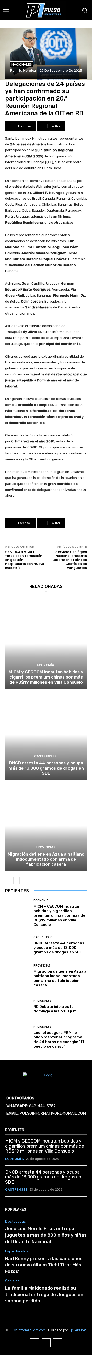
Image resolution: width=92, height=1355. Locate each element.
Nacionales (22, 64)
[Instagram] (46, 1342)
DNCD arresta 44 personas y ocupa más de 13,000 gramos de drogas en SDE (46, 768)
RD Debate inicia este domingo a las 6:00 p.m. (55, 1008)
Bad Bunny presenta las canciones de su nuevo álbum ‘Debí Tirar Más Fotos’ (44, 1265)
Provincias (45, 847)
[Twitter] (57, 1342)
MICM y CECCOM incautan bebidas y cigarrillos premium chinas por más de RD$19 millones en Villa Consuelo (46, 677)
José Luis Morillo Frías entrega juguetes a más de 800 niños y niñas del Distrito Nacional (46, 1235)
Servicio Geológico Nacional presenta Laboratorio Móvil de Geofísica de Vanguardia (69, 560)
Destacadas (15, 1221)
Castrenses (45, 756)
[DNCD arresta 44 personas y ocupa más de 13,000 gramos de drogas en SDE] (46, 735)
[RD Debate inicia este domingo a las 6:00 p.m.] (17, 1006)
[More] (71, 126)
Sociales (12, 1281)
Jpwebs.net (77, 1330)
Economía (45, 665)
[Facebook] (34, 1342)
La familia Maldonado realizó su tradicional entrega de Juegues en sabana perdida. (44, 1294)
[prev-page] (8, 880)
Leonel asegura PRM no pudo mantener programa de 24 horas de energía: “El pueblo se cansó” (58, 1039)
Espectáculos (16, 1251)
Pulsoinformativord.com (27, 1330)
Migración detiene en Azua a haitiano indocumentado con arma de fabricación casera (46, 859)
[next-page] (16, 880)
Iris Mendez (26, 70)
